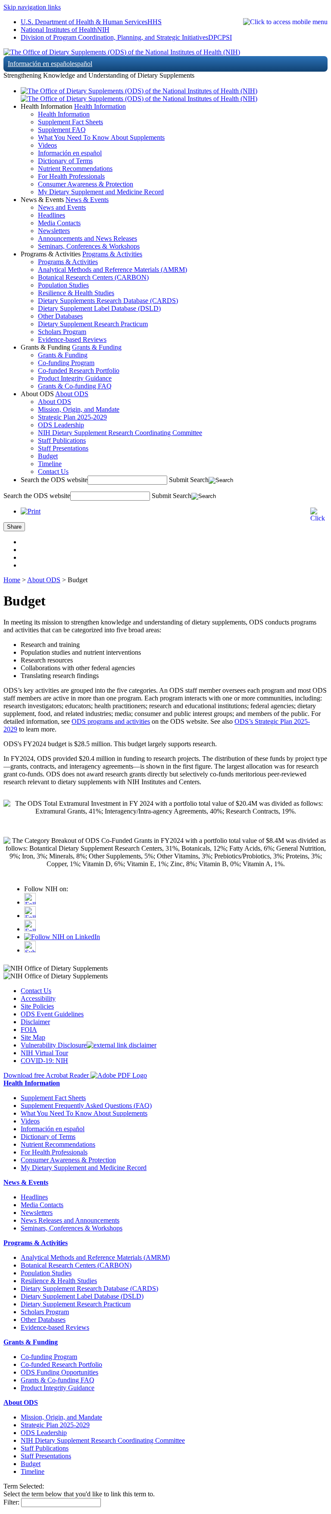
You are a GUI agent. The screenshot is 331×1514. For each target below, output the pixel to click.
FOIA (29, 1029)
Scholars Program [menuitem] (62, 331)
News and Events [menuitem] (62, 207)
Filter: (11, 1502)
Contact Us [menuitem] (53, 471)
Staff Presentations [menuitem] (63, 448)
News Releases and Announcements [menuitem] (70, 1220)
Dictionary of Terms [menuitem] (65, 160)
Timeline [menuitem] (50, 463)
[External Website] (121, 1045)
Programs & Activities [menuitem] (68, 261)
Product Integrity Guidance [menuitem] (75, 378)
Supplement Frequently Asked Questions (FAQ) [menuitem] (86, 1105)
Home (11, 580)
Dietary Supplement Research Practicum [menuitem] (93, 324)
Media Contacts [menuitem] (59, 223)
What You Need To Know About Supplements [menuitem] (101, 137)
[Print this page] (31, 511)
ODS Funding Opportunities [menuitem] (59, 1372)
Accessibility (38, 998)
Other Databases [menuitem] (60, 316)
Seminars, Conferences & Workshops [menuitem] (89, 246)
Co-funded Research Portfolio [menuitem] (78, 370)
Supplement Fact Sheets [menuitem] (70, 122)
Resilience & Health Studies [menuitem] (76, 292)
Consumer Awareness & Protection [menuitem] (85, 184)
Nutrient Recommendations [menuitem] (75, 168)
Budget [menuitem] (48, 456)
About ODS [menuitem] (54, 401)
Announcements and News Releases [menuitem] (87, 238)
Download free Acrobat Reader (47, 1075)
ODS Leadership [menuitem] (61, 425)
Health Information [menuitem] (64, 114)
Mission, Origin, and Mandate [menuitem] (78, 409)
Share (14, 527)
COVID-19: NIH (44, 1060)
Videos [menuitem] (47, 145)
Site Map (33, 1037)
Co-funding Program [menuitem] (66, 362)
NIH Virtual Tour (44, 1053)
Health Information (100, 106)
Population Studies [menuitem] (63, 285)
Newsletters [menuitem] (54, 230)
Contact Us (36, 990)
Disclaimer (35, 1021)
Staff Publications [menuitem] (62, 440)
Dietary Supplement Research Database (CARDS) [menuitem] (89, 1288)
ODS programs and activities (111, 721)
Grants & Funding (97, 347)
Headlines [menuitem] (51, 215)
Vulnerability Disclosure (54, 1045)
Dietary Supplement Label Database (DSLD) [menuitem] (99, 308)
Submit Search (189, 479)
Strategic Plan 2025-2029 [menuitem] (72, 417)
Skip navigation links (32, 7)
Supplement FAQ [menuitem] (62, 129)
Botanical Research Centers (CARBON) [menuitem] (93, 277)
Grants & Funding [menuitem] (62, 355)
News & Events (87, 199)
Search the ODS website (54, 479)
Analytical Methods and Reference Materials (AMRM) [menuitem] (112, 269)
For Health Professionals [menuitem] (71, 176)
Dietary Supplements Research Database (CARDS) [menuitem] (108, 300)
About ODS (71, 393)
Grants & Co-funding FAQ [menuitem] (75, 386)
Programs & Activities (112, 254)
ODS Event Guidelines (52, 1014)
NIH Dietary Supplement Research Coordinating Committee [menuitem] (120, 432)
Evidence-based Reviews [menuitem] (72, 339)
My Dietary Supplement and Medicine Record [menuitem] (101, 192)
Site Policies (37, 1006)
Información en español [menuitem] (70, 153)
